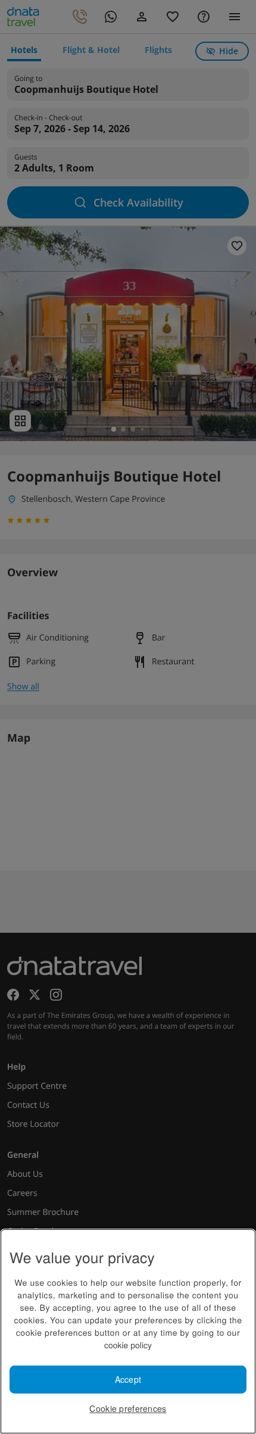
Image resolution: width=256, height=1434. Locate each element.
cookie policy (128, 1345)
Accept (128, 1379)
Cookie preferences (127, 1408)
